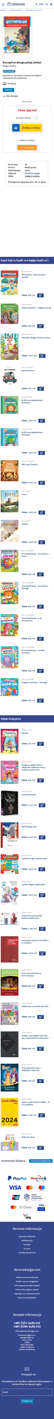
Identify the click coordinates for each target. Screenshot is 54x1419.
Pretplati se (27, 1401)
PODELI (8, 90)
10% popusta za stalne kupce (27, 1285)
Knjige (3, 10)
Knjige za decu (15, 10)
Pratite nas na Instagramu (27, 1281)
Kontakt (27, 1244)
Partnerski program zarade (27, 1289)
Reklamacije (27, 1240)
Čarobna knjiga (32, 173)
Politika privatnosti (27, 1253)
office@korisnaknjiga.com (27, 1331)
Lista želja (29, 147)
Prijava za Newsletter (27, 1298)
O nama (27, 1248)
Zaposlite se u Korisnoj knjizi (27, 1293)
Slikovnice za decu (33, 10)
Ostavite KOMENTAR (41, 1161)
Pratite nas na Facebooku (27, 1277)
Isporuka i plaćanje (27, 1236)
